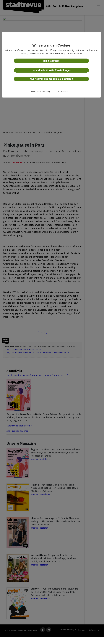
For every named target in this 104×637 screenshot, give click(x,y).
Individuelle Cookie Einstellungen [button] (51, 70)
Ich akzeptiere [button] (51, 60)
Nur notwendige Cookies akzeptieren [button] (51, 79)
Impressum (63, 91)
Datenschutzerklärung (40, 91)
